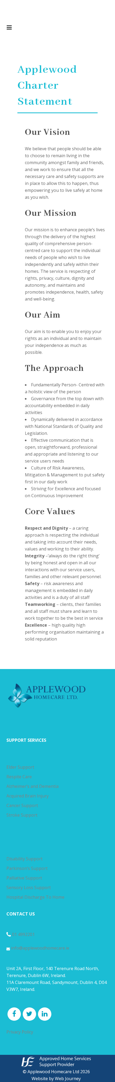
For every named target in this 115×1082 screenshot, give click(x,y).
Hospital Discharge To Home (35, 897)
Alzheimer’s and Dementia (32, 786)
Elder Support (20, 767)
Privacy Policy (19, 1032)
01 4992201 (23, 934)
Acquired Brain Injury (27, 796)
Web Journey (68, 1078)
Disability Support (24, 859)
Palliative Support (24, 878)
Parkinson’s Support (27, 868)
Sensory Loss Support (28, 887)
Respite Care (19, 777)
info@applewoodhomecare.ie (39, 948)
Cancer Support (22, 805)
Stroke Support (21, 815)
